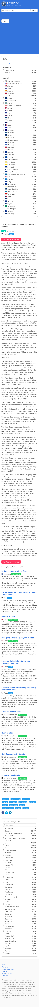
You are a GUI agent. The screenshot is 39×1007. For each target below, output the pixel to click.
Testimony (26, 808)
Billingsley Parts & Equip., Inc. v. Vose (17, 638)
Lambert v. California (10, 775)
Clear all (7, 64)
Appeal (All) (6, 799)
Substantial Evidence (8, 808)
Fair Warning (13, 802)
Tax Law (18, 808)
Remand (22, 805)
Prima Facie (32, 802)
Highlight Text (10, 231)
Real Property (13, 805)
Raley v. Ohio (7, 733)
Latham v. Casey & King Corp (14, 571)
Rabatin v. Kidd (8, 616)
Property (5, 805)
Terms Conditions (8, 969)
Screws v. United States (11, 712)
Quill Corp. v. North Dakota (13, 754)
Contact (5, 976)
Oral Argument (23, 802)
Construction (25, 799)
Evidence (5, 802)
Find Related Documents (11, 240)
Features (5, 967)
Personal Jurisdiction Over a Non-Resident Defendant (16, 662)
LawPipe (13, 3)
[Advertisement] (19, 38)
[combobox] (19, 10)
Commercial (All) (15, 799)
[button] (2, 812)
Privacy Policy (7, 973)
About (4, 965)
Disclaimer (5, 971)
